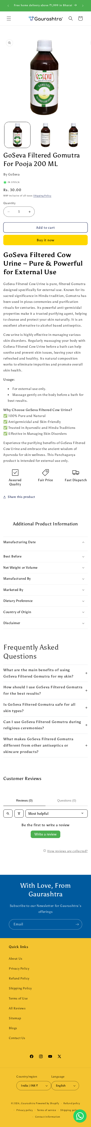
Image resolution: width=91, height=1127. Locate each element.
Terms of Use (18, 998)
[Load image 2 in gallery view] (45, 135)
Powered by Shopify (47, 1103)
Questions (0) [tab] (66, 800)
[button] (9, 18)
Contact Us (17, 1038)
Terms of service (46, 1110)
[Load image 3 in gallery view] (73, 135)
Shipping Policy (42, 195)
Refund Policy (19, 978)
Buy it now (45, 240)
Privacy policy (24, 1110)
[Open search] (8, 813)
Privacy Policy (19, 968)
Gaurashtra (28, 1103)
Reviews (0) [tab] (24, 800)
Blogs (13, 1028)
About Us (15, 959)
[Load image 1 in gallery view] (17, 135)
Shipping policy (69, 1110)
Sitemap (15, 1018)
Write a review (45, 834)
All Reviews (17, 1008)
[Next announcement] (83, 6)
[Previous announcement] (8, 6)
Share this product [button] (21, 497)
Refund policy (71, 1103)
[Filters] (19, 813)
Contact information (47, 1116)
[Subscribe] (77, 924)
